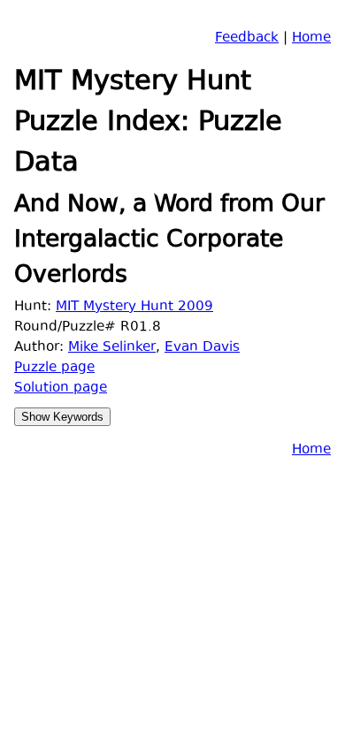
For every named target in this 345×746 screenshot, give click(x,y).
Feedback (247, 38)
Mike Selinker (112, 348)
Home (311, 38)
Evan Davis (202, 348)
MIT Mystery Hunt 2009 (134, 307)
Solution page (60, 388)
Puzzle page (54, 368)
